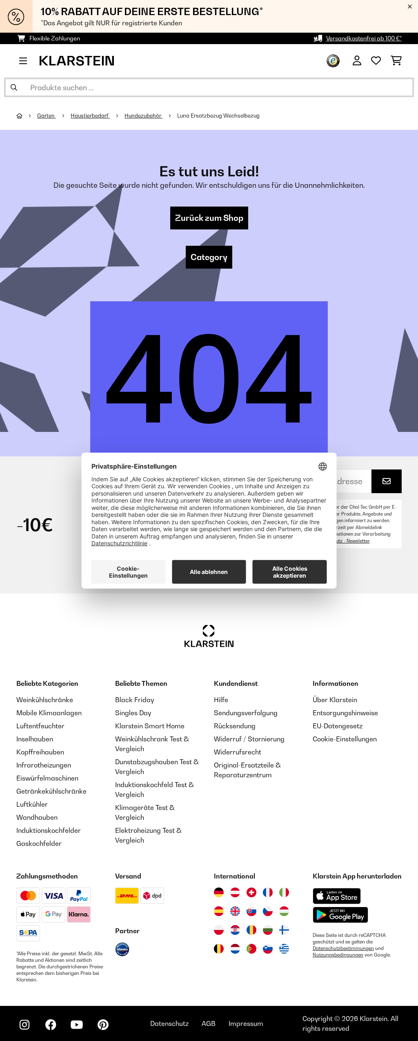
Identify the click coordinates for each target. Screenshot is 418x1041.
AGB (209, 1023)
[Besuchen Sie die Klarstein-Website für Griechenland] (284, 949)
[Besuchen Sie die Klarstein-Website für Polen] (219, 930)
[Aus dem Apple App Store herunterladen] (337, 896)
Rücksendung (235, 726)
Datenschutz (169, 1023)
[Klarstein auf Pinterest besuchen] (103, 1024)
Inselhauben (34, 739)
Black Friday (134, 700)
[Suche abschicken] (14, 87)
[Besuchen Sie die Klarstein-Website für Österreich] (235, 892)
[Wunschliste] (376, 60)
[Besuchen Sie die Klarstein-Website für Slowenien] (268, 949)
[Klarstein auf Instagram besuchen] (24, 1024)
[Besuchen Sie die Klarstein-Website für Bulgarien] (268, 930)
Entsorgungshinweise (345, 713)
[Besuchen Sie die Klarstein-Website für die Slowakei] (251, 911)
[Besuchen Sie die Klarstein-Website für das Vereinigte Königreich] (235, 911)
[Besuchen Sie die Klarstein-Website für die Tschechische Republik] (268, 911)
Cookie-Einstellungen (345, 739)
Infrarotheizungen (43, 765)
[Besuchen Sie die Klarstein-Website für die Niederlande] (235, 949)
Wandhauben (37, 817)
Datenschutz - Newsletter (342, 541)
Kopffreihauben (40, 752)
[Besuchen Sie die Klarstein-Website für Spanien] (219, 911)
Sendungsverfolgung (246, 713)
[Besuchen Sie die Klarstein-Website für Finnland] (284, 930)
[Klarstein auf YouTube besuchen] (77, 1024)
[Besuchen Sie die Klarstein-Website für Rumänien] (251, 930)
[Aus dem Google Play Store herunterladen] (341, 915)
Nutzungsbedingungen (338, 955)
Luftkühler (32, 804)
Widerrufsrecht (237, 752)
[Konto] (357, 60)
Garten (46, 115)
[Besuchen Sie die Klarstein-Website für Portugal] (251, 949)
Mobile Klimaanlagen (49, 713)
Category (209, 257)
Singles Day (133, 713)
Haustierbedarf (90, 115)
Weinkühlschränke (44, 700)
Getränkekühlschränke (51, 791)
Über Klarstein (335, 700)
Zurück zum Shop (209, 218)
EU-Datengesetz (337, 726)
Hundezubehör (143, 115)
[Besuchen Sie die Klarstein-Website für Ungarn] (284, 911)
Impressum (246, 1023)
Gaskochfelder (39, 843)
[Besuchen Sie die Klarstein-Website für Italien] (284, 892)
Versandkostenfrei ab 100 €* (364, 38)
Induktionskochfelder (48, 830)
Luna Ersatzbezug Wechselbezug (218, 115)
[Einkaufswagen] (396, 60)
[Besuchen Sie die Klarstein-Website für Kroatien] (235, 930)
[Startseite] (26, 115)
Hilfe (221, 700)
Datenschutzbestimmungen (343, 948)
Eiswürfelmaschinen (47, 778)
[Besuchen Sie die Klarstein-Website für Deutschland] (219, 892)
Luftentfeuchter (40, 726)
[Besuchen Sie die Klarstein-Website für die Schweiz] (251, 892)
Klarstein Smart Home (150, 726)
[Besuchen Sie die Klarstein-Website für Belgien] (219, 949)
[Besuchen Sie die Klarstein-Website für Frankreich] (268, 892)
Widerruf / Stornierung (249, 739)
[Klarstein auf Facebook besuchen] (50, 1024)
